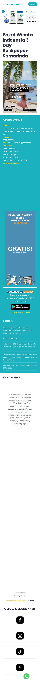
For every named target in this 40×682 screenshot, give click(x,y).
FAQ (28, 312)
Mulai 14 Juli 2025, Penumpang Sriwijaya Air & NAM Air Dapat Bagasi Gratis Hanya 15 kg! (19, 346)
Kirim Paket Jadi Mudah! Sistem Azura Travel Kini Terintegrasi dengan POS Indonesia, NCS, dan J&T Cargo (20, 357)
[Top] (26, 676)
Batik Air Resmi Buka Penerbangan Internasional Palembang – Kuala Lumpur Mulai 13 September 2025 (18, 330)
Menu (32, 4)
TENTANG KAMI (16, 312)
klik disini (30, 601)
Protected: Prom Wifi (11, 338)
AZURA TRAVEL (11, 4)
